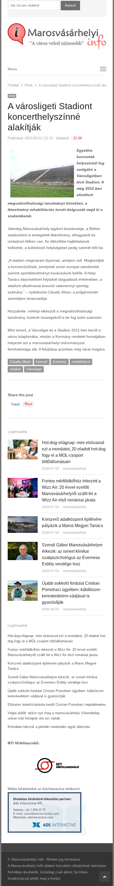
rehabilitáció (81, 362)
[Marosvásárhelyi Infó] (57, 36)
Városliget (34, 369)
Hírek (12, 95)
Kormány (60, 362)
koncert (41, 362)
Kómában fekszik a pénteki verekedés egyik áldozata (49, 727)
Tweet (15, 404)
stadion (15, 369)
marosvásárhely (74, 468)
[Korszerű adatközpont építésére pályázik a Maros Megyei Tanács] (23, 519)
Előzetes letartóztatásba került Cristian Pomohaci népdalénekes (57, 705)
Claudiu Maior (20, 362)
